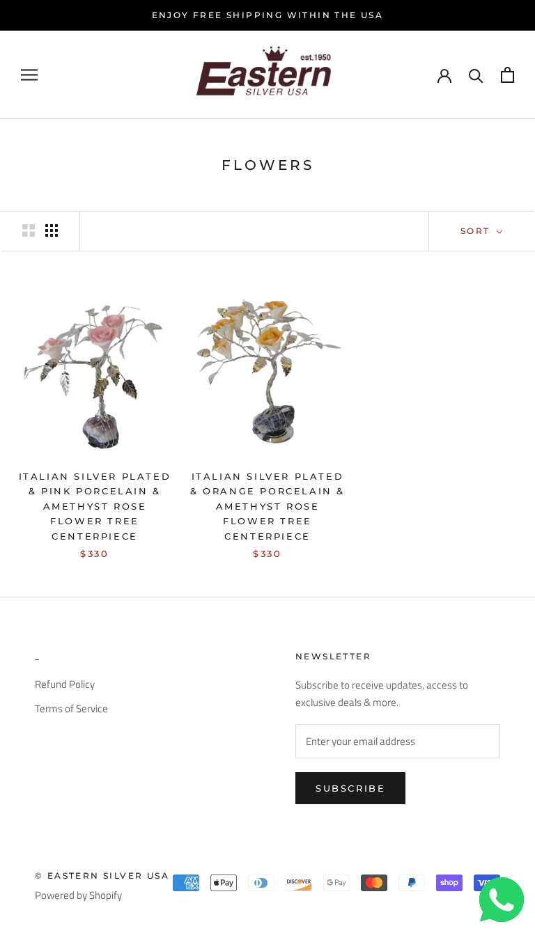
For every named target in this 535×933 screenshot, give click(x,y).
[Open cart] (507, 75)
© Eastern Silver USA (102, 875)
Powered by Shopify (78, 895)
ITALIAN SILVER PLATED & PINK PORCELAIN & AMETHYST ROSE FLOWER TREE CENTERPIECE (95, 506)
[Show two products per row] (28, 230)
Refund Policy (65, 684)
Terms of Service (71, 708)
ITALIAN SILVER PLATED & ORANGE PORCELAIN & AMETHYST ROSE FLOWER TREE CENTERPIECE (267, 506)
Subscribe (350, 788)
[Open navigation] (29, 74)
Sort (477, 231)
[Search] (476, 75)
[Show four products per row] (51, 230)
